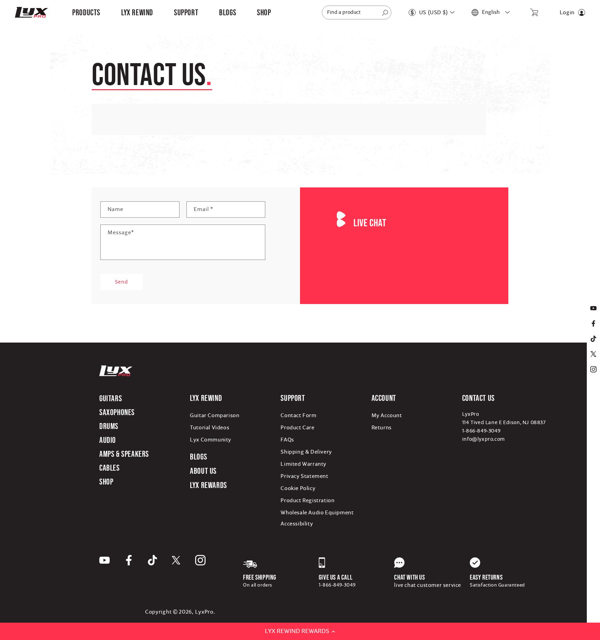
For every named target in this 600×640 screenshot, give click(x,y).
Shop (106, 481)
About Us (203, 470)
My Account (387, 415)
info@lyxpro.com (483, 439)
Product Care (297, 427)
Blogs (198, 456)
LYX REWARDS (208, 485)
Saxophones (117, 412)
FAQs (287, 440)
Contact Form (298, 415)
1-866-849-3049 (481, 430)
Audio (107, 440)
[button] (86, 12)
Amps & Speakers (124, 453)
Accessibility (297, 524)
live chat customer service (427, 585)
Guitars (110, 398)
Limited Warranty (303, 464)
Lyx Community (210, 440)
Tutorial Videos (209, 427)
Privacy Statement (304, 476)
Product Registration (307, 500)
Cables (109, 467)
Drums (108, 426)
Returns (382, 427)
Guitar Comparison (214, 415)
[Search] (385, 13)
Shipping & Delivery (306, 452)
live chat (369, 223)
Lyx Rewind (137, 12)
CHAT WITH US (409, 577)
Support (293, 398)
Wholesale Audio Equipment (317, 512)
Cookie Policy (298, 488)
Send (121, 282)
